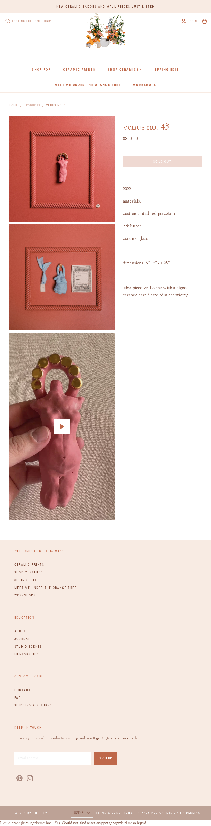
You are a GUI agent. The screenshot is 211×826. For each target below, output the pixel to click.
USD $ (79, 812)
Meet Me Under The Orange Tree (88, 85)
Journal (22, 639)
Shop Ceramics (123, 69)
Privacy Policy (150, 812)
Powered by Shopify (29, 813)
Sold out (162, 161)
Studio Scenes (28, 646)
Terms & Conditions (114, 812)
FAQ (17, 698)
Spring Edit (167, 69)
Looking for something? (32, 21)
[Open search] (8, 21)
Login (192, 21)
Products (32, 105)
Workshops (144, 85)
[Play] (62, 426)
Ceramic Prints (79, 69)
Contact (22, 690)
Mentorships (26, 654)
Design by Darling (183, 812)
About (20, 631)
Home (13, 105)
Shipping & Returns (33, 705)
